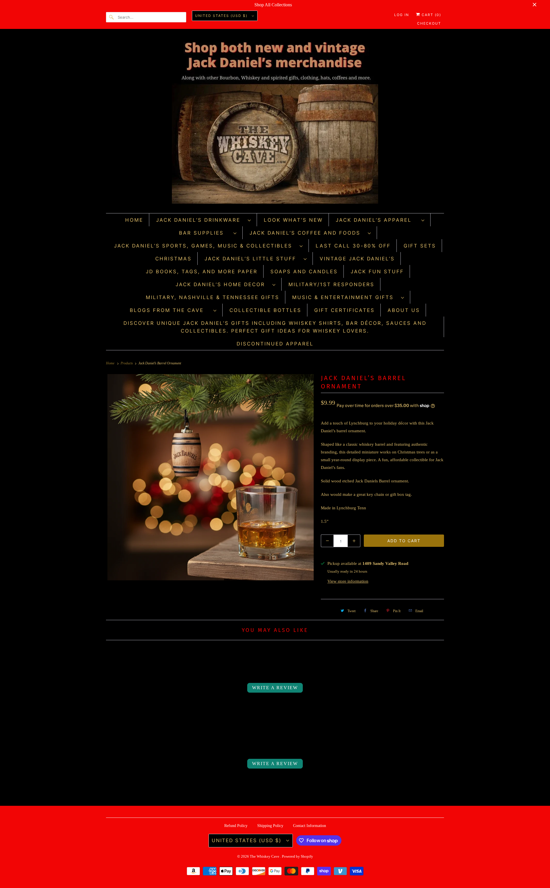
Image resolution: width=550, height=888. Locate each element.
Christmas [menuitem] (173, 259)
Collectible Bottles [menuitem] (265, 310)
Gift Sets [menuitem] (420, 246)
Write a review (275, 687)
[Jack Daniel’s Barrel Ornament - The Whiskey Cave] (210, 477)
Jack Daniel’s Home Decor (223, 284)
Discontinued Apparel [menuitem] (275, 344)
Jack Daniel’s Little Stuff (253, 259)
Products (127, 363)
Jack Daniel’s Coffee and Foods (307, 233)
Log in (401, 15)
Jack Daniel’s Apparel (377, 220)
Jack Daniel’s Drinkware (200, 220)
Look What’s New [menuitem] (293, 220)
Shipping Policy (270, 826)
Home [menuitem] (134, 220)
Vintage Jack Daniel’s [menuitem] (357, 259)
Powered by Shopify (297, 856)
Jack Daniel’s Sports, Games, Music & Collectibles (205, 246)
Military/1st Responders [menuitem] (331, 284)
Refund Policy (235, 826)
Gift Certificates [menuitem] (344, 310)
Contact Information (309, 826)
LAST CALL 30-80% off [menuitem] (353, 246)
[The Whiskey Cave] (275, 122)
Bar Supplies (205, 233)
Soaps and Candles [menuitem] (304, 271)
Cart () (430, 15)
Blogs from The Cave (170, 310)
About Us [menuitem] (404, 310)
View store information (347, 581)
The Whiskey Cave (265, 856)
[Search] (111, 17)
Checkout (429, 23)
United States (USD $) (222, 15)
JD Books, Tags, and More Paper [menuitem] (202, 271)
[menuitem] (203, 219)
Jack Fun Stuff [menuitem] (377, 271)
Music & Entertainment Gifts (345, 297)
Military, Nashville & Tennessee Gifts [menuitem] (212, 297)
